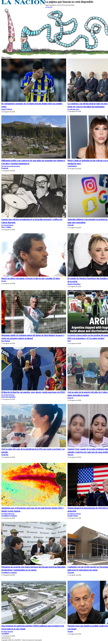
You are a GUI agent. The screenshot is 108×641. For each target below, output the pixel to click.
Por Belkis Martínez (7, 514)
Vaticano (70, 455)
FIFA (69, 341)
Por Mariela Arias (73, 109)
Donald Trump (73, 516)
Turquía (70, 631)
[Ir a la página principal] (23, 4)
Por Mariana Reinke (74, 514)
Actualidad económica (9, 516)
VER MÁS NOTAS (5, 638)
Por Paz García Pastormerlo (10, 166)
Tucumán (71, 573)
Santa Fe (70, 398)
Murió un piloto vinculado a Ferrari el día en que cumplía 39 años (30, 279)
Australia (71, 225)
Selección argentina (8, 397)
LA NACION (48, 7)
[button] (33, 80)
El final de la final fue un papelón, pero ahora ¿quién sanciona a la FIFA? (33, 392)
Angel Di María (6, 109)
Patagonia (4, 168)
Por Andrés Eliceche (7, 395)
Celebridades (72, 166)
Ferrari (3, 281)
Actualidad (5, 634)
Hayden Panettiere (74, 284)
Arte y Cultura (6, 227)
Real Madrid (5, 341)
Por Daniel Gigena (7, 225)
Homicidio (4, 455)
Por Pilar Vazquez (7, 631)
